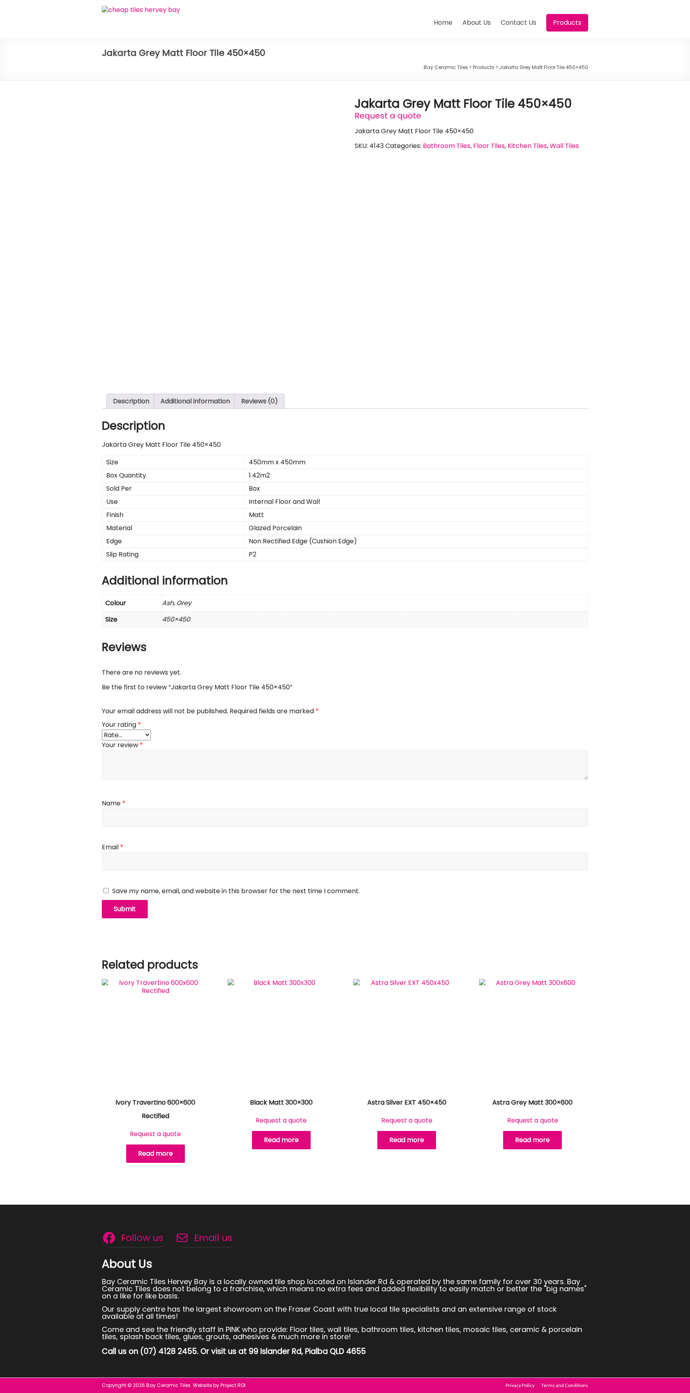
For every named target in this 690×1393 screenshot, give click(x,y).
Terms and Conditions (564, 1385)
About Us (476, 22)
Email (112, 847)
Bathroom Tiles (446, 145)
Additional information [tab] (195, 401)
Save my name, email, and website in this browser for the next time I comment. (236, 891)
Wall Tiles (564, 145)
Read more (155, 1153)
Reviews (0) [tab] (259, 401)
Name (113, 803)
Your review (122, 745)
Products (567, 22)
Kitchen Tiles (527, 145)
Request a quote (388, 115)
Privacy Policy (520, 1385)
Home (443, 22)
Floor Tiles (489, 145)
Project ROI (233, 1385)
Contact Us (518, 22)
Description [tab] (131, 401)
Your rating (121, 724)
